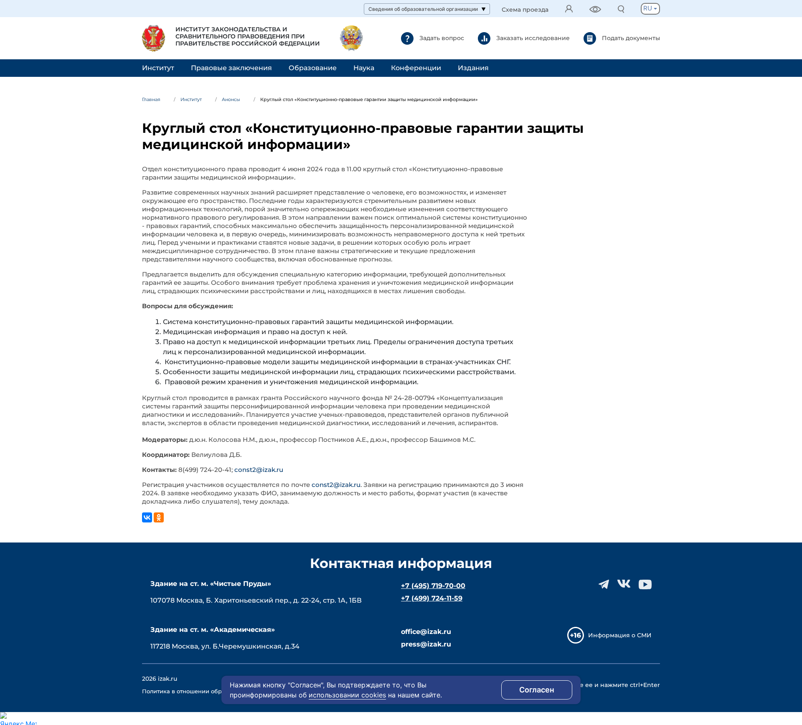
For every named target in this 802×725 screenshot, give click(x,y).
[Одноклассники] (159, 517)
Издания (473, 68)
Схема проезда (525, 9)
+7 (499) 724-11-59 (431, 598)
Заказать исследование (532, 37)
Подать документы (630, 37)
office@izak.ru (426, 632)
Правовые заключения (231, 68)
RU (648, 8)
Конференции (416, 68)
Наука (363, 68)
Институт (158, 68)
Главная (151, 99)
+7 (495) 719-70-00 (433, 586)
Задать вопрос (441, 37)
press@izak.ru (426, 644)
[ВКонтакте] (147, 517)
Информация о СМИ (620, 635)
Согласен (536, 689)
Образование (313, 68)
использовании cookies (347, 695)
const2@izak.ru (258, 470)
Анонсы (231, 99)
